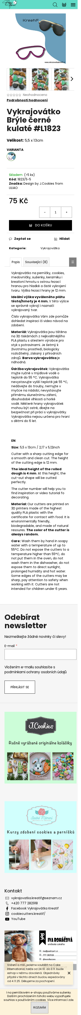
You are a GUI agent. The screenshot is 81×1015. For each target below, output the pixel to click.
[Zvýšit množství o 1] (66, 212)
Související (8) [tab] (36, 262)
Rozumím (39, 1007)
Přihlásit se (20, 687)
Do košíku (43, 225)
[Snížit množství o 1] (44, 212)
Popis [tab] (16, 262)
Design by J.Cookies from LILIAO (36, 185)
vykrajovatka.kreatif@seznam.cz (36, 898)
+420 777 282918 (24, 903)
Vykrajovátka (50, 248)
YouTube (18, 919)
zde (70, 1000)
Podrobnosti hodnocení (27, 100)
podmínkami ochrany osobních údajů (35, 672)
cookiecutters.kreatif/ (28, 913)
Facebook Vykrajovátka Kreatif (35, 908)
